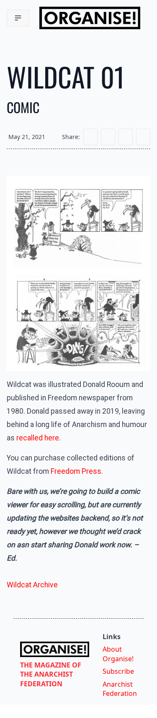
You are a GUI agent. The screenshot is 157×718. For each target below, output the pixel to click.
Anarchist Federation (120, 689)
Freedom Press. (77, 471)
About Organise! (118, 654)
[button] (18, 18)
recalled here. (38, 438)
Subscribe (118, 671)
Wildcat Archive (32, 585)
